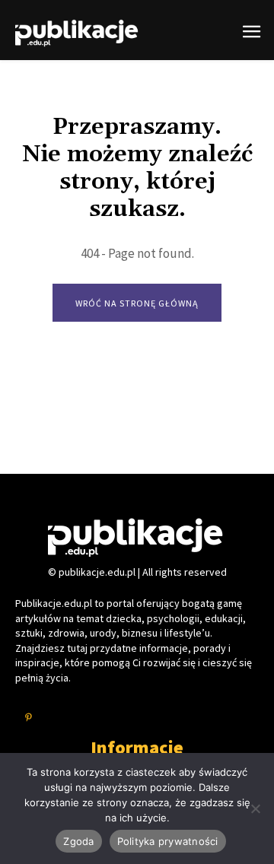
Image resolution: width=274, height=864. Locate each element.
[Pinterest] (28, 718)
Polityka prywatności (167, 841)
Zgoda (78, 841)
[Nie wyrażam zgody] (255, 808)
